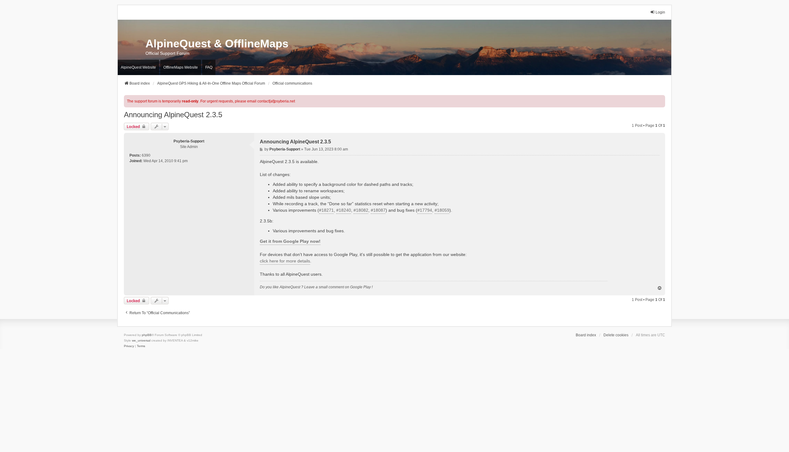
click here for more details (285, 260)
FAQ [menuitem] (208, 67)
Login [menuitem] (660, 12)
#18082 (361, 210)
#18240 (343, 210)
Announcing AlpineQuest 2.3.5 (173, 114)
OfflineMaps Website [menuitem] (180, 67)
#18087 (378, 210)
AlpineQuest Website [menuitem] (138, 67)
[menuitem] (129, 346)
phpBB (147, 335)
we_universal (141, 340)
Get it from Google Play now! (290, 241)
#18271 (326, 210)
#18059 (442, 210)
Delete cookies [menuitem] (615, 335)
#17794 (424, 210)
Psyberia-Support (189, 141)
